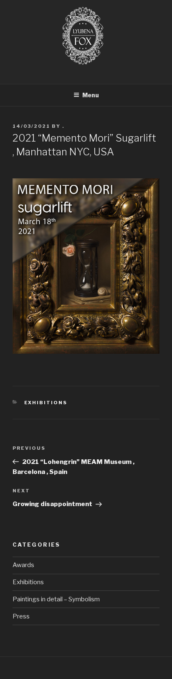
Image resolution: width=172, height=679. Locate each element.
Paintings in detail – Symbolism (56, 599)
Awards (23, 565)
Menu (90, 95)
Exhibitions (46, 402)
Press (21, 616)
